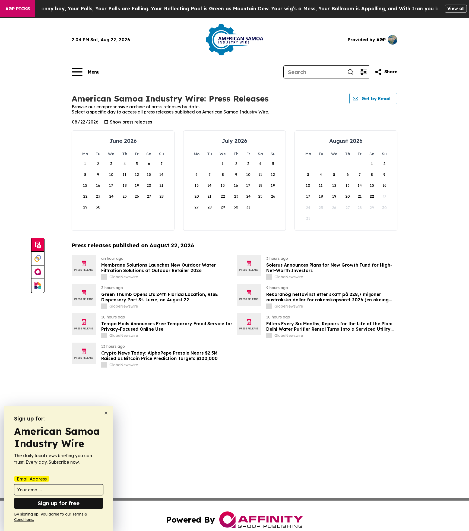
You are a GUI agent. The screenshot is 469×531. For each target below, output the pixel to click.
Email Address (32, 479)
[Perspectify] (37, 259)
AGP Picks (17, 8)
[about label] (104, 277)
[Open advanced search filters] (363, 72)
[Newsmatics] (37, 286)
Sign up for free (59, 503)
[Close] (106, 413)
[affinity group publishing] (37, 272)
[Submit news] (37, 245)
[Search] (350, 72)
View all (455, 8)
